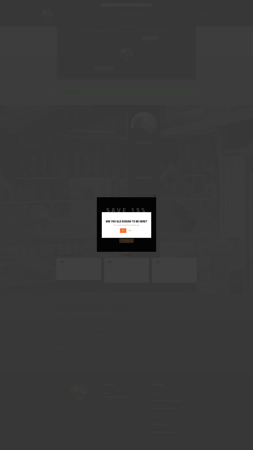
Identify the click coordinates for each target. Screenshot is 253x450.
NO (130, 231)
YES (123, 231)
